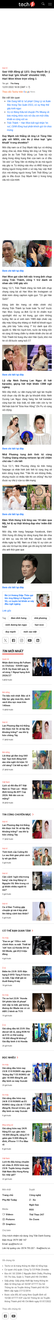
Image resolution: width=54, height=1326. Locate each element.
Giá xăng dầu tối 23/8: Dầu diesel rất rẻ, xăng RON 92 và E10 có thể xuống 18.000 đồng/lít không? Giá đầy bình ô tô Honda (16, 1035)
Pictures (10, 1219)
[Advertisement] (27, 212)
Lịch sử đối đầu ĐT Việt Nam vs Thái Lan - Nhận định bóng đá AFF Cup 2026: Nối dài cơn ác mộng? (14, 792)
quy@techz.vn (15, 1244)
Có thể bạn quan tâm (16, 930)
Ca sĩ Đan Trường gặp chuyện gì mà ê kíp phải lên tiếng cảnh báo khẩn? (15, 910)
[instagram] (21, 640)
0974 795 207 (27, 1248)
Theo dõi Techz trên (12, 91)
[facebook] (13, 640)
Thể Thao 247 (36, 1214)
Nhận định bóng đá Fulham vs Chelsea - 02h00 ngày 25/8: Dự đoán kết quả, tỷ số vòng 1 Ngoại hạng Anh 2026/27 (16, 669)
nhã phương (40, 618)
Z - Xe (32, 1200)
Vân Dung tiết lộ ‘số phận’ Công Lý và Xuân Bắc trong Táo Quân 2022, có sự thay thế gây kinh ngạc (29, 105)
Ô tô (4, 968)
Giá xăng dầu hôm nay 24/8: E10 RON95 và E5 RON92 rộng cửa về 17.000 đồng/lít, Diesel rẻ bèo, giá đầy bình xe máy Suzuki (16, 1105)
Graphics (10, 1224)
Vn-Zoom (34, 1219)
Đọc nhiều (9, 1057)
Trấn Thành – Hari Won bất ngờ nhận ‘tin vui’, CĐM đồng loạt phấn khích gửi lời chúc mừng (29, 126)
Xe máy (5, 938)
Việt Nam (6, 782)
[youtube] (30, 640)
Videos (9, 1214)
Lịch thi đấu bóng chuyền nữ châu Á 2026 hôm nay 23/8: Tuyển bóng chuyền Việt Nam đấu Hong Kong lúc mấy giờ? (15, 1168)
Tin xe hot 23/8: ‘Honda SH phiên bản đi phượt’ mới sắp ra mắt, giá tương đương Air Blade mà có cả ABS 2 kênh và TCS (16, 1005)
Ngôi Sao (34, 1205)
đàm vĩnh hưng (18, 618)
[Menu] (50, 4)
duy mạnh (10, 631)
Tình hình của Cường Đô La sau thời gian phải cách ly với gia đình (16, 855)
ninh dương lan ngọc (16, 624)
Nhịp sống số (7, 1125)
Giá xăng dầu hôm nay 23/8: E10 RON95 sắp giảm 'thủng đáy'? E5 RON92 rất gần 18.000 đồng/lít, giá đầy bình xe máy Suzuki (16, 1074)
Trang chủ (7, 1195)
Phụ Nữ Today (9, 1200)
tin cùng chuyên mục (17, 814)
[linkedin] (38, 640)
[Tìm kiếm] (41, 4)
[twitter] (5, 640)
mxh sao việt (30, 631)
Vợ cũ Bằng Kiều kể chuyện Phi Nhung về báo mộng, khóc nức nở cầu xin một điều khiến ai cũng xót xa (28, 116)
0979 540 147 (19, 1240)
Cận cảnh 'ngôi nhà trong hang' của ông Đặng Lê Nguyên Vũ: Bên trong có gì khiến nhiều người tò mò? (15, 883)
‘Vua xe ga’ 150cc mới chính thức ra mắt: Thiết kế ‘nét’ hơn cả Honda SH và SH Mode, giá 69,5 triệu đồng (16, 948)
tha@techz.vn (43, 1248)
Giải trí (5, 68)
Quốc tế (5, 659)
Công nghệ (35, 1195)
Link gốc (6, 610)
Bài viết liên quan (11, 97)
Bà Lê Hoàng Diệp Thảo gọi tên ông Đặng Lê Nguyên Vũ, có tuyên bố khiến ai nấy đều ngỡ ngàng (19, 600)
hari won (39, 624)
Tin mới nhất (12, 651)
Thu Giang (14, 83)
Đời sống (6, 692)
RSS (31, 1209)
